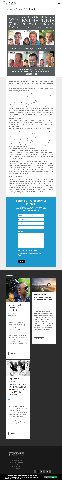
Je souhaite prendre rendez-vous (28, 250)
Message (20, 231)
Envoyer (21, 261)
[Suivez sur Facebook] (35, 471)
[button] (58, 3)
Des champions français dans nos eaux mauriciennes (43, 297)
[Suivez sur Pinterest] (41, 471)
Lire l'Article (13, 353)
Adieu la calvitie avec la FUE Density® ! (15, 308)
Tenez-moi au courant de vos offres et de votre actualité (30, 254)
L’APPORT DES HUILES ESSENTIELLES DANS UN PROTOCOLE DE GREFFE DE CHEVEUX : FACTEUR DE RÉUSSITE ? (18, 387)
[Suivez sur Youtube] (47, 471)
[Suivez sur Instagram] (44, 471)
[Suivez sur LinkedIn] (50, 471)
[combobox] (19, 219)
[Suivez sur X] (38, 471)
